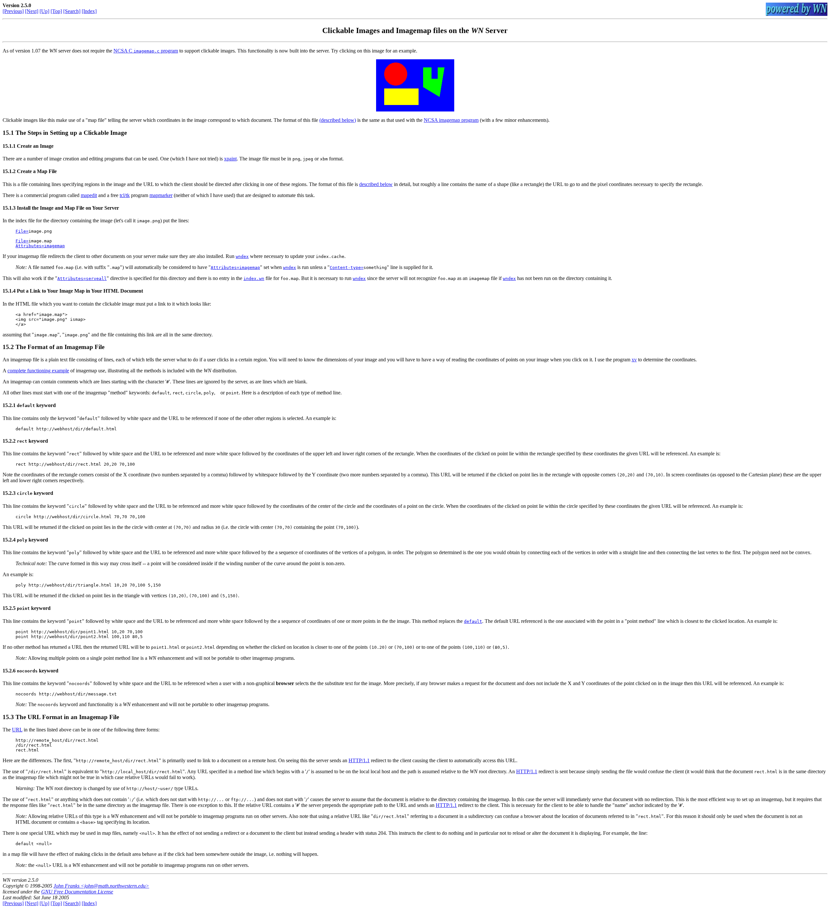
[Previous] (13, 11)
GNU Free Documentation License (77, 891)
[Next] (31, 11)
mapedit (89, 195)
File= (22, 231)
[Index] (89, 11)
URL (17, 729)
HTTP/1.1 (359, 760)
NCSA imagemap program (451, 120)
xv (634, 359)
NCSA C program (145, 50)
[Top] (56, 11)
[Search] (71, 11)
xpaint (230, 158)
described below (376, 184)
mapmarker (160, 195)
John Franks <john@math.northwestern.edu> (101, 886)
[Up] (44, 11)
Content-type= (346, 267)
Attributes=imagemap (40, 245)
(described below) (337, 120)
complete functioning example (38, 370)
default (473, 621)
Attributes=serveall (82, 278)
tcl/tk (125, 195)
